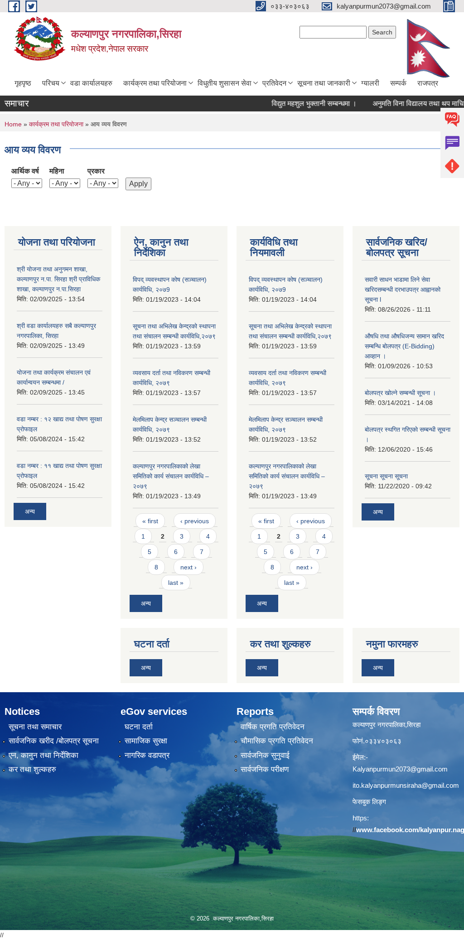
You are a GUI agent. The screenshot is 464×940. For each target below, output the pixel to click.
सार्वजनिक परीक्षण (265, 769)
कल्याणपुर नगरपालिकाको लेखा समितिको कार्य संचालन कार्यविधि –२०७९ (171, 476)
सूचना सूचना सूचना (386, 476)
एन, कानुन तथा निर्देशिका (43, 755)
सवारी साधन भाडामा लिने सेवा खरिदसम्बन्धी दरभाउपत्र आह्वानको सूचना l (402, 289)
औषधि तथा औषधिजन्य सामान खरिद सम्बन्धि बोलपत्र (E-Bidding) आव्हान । (404, 346)
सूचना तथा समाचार (35, 727)
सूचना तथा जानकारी (323, 83)
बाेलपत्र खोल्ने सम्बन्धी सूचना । (400, 392)
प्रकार (96, 171)
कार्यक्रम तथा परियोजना (155, 83)
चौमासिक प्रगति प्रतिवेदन (277, 741)
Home (13, 124)
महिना (56, 171)
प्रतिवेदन (274, 83)
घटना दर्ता (139, 727)
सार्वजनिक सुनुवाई (265, 755)
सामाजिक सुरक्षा (146, 741)
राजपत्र (427, 83)
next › (188, 567)
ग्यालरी (370, 83)
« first (150, 521)
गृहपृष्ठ (22, 83)
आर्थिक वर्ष (25, 171)
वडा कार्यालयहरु (91, 83)
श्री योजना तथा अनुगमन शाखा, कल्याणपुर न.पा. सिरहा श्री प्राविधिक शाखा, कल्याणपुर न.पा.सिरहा (58, 279)
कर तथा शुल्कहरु (32, 769)
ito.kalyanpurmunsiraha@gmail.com (406, 785)
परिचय (50, 83)
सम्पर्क (398, 83)
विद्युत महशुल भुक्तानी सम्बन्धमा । (299, 103)
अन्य (30, 511)
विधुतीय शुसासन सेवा (224, 83)
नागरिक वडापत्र (147, 755)
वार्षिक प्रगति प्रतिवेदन (272, 727)
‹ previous (194, 521)
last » (176, 582)
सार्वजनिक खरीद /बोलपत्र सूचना (54, 741)
